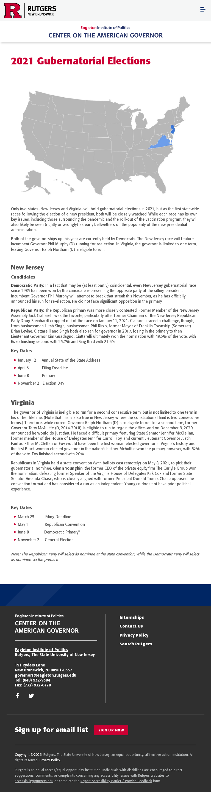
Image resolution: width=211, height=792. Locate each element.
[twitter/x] (31, 697)
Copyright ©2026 (28, 755)
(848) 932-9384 (36, 680)
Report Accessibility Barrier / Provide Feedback (116, 781)
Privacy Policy (134, 635)
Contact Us (131, 626)
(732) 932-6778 (37, 685)
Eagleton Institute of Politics (41, 649)
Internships (132, 617)
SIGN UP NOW (111, 730)
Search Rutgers (136, 643)
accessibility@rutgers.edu (34, 781)
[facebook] (17, 697)
